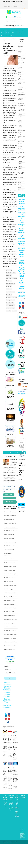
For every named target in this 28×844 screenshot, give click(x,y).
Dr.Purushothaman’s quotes (21, 440)
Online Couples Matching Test (21, 263)
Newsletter (5, 799)
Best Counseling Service (9, 519)
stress (7, 308)
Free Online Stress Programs (9, 577)
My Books (4, 484)
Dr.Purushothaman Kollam (21, 456)
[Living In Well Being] (14, 13)
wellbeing (8, 310)
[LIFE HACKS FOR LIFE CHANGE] (10, 412)
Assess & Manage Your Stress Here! (21, 252)
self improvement (10, 300)
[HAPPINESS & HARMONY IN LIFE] (10, 388)
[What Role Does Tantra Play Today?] (5, 765)
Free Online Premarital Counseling (10, 530)
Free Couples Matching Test (9, 562)
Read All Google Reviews (21, 394)
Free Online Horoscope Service (10, 630)
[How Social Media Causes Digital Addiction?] (15, 765)
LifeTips (8, 32)
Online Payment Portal (21, 282)
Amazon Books (10, 484)
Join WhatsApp (10, 16)
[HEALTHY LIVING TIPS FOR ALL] (10, 400)
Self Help (11, 29)
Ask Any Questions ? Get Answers (10, 642)
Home (4, 1)
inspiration (8, 275)
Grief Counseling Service (21, 208)
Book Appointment (9, 497)
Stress (2, 32)
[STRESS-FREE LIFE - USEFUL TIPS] (10, 437)
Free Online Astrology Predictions (10, 626)
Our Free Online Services (7, 694)
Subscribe (10, 678)
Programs (5, 800)
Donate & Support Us (21, 291)
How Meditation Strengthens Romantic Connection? (11, 770)
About (5, 804)
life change (8, 278)
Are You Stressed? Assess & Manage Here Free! (7, 686)
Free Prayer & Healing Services (10, 596)
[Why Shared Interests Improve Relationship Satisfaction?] (5, 732)
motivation (8, 289)
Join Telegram (18, 16)
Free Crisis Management (21, 223)
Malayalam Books (9, 489)
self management (10, 305)
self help (15, 297)
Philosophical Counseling (21, 215)
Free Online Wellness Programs (10, 608)
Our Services (4, 29)
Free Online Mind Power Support (10, 619)
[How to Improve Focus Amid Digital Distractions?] (15, 732)
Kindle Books (9, 486)
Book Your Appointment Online (10, 511)
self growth (8, 297)
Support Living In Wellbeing (17, 812)
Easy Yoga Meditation (8, 581)
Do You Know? (13, 1)
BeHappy (20, 32)
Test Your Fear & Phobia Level (22, 276)
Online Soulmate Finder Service (10, 634)
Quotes (7, 35)
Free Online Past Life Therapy (10, 638)
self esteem (9, 294)
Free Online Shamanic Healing (10, 592)
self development (10, 291)
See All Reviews (21, 391)
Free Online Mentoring (21, 236)
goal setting (9, 270)
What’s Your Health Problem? (9, 604)
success (12, 308)
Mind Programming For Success (10, 558)
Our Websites (20, 1)
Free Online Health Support (9, 600)
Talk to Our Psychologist (9, 549)
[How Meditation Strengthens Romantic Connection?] (10, 765)
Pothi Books (8, 488)
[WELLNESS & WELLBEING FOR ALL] (10, 449)
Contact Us (15, 6)
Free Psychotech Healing (9, 538)
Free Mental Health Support (9, 615)
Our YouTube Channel (16, 806)
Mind (2, 35)
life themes (8, 280)
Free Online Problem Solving (9, 611)
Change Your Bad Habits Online (10, 523)
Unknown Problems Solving (21, 243)
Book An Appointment (7, 700)
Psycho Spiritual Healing (9, 534)
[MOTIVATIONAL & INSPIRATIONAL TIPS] (10, 424)
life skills (15, 278)
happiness (8, 272)
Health (22, 29)
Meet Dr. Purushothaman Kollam (10, 645)
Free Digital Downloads (7, 706)
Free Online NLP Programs (9, 623)
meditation (8, 286)
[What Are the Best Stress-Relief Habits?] (10, 732)
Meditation (14, 32)
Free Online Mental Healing (9, 545)
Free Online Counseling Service (10, 515)
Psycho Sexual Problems (21, 230)
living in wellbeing (10, 283)
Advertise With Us (22, 287)
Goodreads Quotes (22, 459)
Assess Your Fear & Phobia (9, 570)
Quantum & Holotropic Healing (10, 542)
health (14, 272)
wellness (14, 310)
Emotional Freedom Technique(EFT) (21, 91)
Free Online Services (11, 801)
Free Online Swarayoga (8, 589)
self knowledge (9, 302)
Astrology (11, 803)
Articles (11, 35)
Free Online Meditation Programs (10, 585)
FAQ (5, 806)
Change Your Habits (9, 502)
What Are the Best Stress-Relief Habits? (10, 738)
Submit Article (9, 494)
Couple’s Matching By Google (21, 269)
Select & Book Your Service (9, 649)
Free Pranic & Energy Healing (10, 566)
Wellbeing (17, 29)
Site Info (7, 1)
